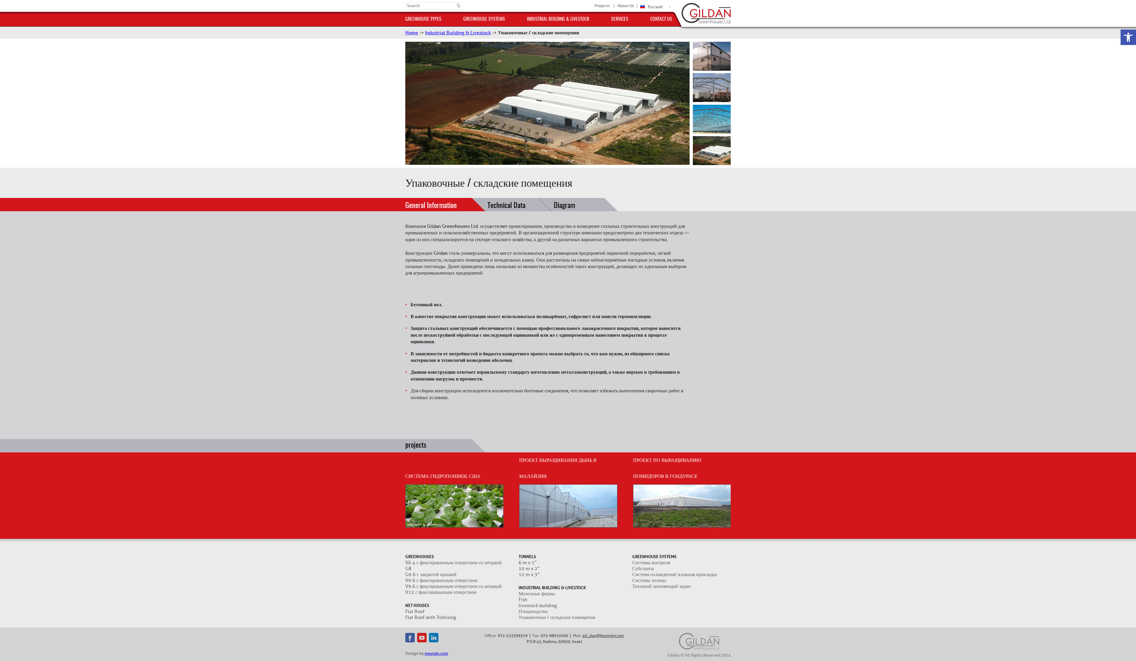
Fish (523, 600)
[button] (1128, 37)
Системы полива (649, 580)
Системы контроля (651, 563)
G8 (408, 569)
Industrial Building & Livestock (558, 19)
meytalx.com (436, 653)
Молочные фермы (537, 594)
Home (411, 33)
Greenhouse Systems (484, 19)
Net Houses (417, 605)
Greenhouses (419, 556)
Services (619, 19)
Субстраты (643, 569)
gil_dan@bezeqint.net (603, 635)
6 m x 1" (528, 563)
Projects (602, 5)
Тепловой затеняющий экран (661, 586)
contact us (661, 19)
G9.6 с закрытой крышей (430, 575)
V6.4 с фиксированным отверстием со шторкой (453, 563)
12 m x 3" (529, 575)
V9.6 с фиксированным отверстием (441, 580)
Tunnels (527, 556)
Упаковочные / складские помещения (557, 617)
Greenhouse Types (423, 19)
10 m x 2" (529, 569)
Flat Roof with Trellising (430, 617)
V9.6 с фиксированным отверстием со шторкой (453, 586)
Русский (655, 6)
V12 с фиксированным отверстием (440, 592)
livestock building (538, 606)
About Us (625, 5)
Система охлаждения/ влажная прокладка (674, 575)
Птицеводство (533, 612)
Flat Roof (415, 612)
